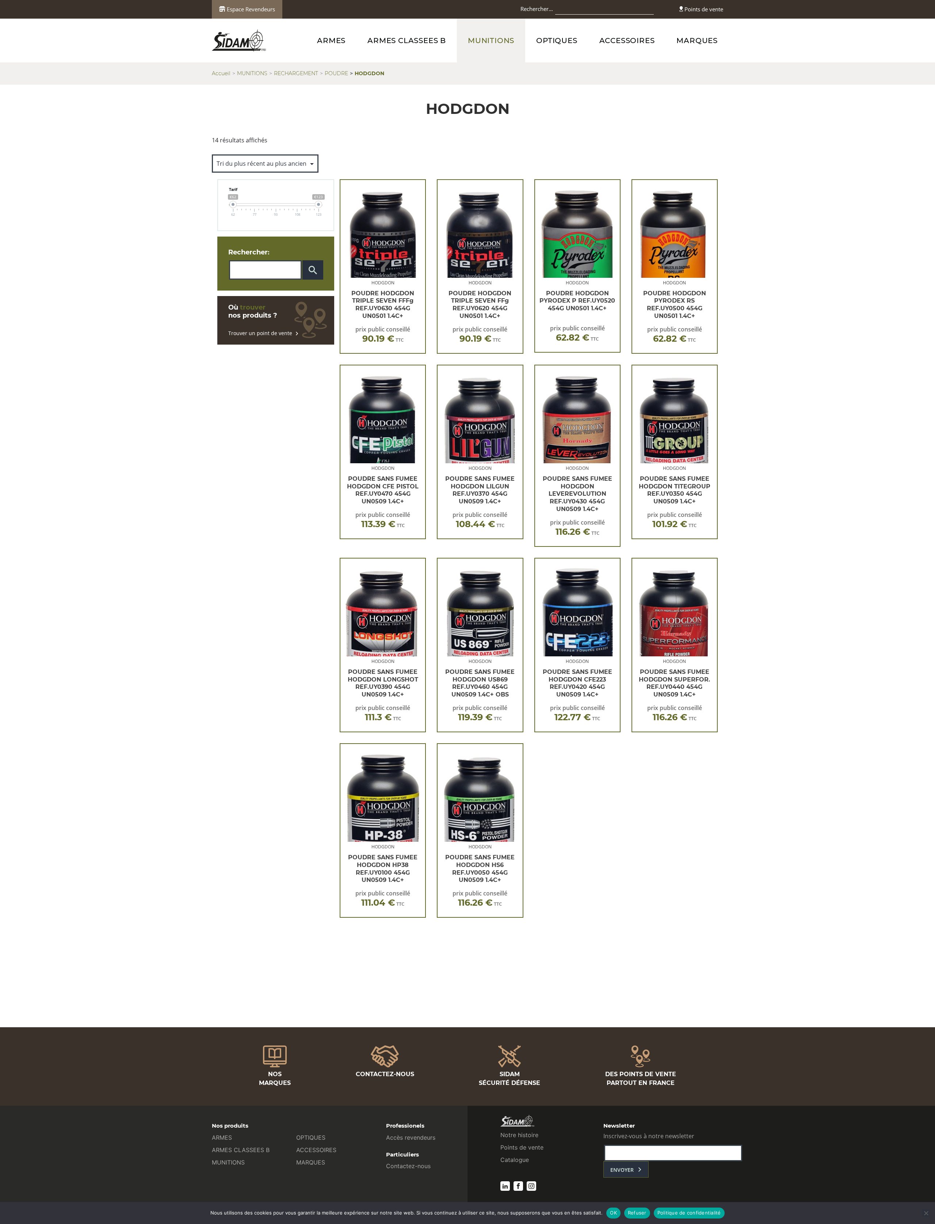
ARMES (331, 40)
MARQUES (697, 40)
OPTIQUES (556, 40)
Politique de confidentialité (689, 1213)
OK (613, 1213)
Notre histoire (519, 1135)
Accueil (221, 73)
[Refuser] (926, 1213)
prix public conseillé (382, 334)
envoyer (622, 1169)
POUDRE (336, 73)
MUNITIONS (491, 40)
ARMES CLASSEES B (406, 40)
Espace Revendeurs (250, 9)
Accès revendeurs (410, 1137)
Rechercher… (536, 8)
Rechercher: (249, 252)
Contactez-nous (408, 1166)
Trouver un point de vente (260, 333)
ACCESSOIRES (627, 40)
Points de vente (703, 9)
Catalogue (514, 1159)
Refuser (637, 1213)
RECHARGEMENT (296, 73)
